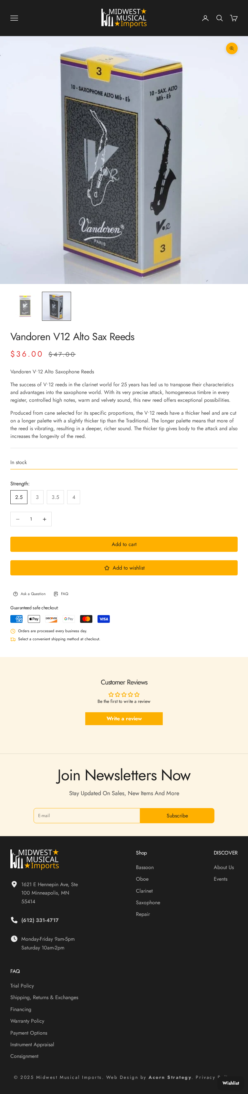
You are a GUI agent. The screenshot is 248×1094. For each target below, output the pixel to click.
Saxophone (148, 902)
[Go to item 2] (56, 306)
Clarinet (144, 891)
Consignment (24, 1056)
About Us (224, 867)
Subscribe (177, 815)
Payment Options (28, 1033)
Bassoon (145, 867)
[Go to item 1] (24, 306)
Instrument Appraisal (32, 1044)
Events (220, 879)
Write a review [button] (124, 718)
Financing (20, 1009)
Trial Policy (22, 985)
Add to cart (124, 544)
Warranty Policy (27, 1021)
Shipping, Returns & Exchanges (44, 997)
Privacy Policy (215, 1077)
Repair (143, 914)
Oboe (142, 879)
